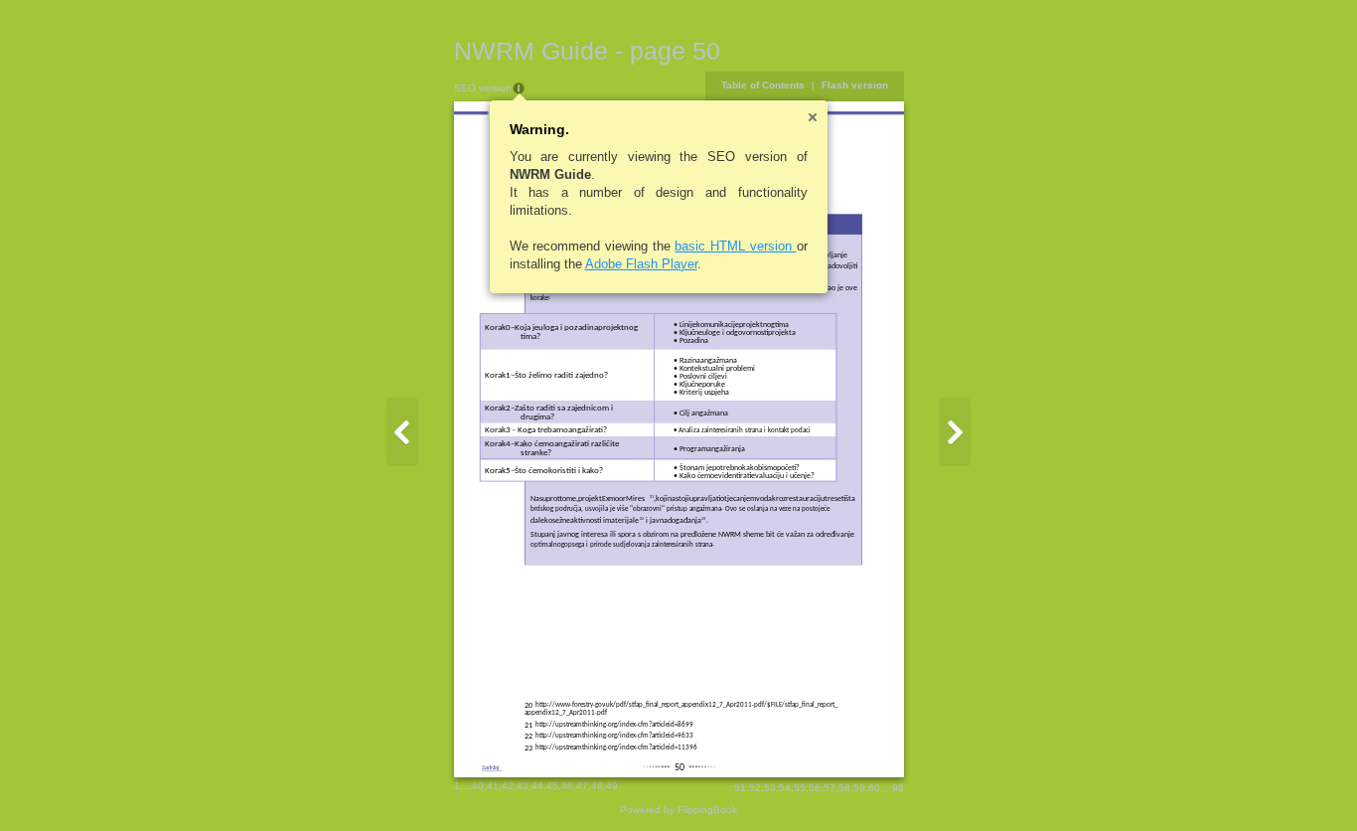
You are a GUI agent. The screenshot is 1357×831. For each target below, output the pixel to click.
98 (898, 787)
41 (493, 785)
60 (874, 787)
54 (785, 787)
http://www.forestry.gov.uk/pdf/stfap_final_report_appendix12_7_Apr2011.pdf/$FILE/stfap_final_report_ (686, 705)
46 (567, 785)
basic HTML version (735, 246)
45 (552, 785)
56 (815, 787)
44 (537, 785)
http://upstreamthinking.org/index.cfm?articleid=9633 (614, 736)
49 (612, 785)
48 (597, 785)
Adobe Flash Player (641, 263)
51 (740, 787)
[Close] (813, 117)
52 (755, 787)
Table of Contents (763, 85)
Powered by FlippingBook (678, 809)
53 (770, 787)
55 (800, 787)
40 (478, 785)
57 (829, 787)
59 (859, 787)
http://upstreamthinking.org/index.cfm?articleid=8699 (614, 725)
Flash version (855, 85)
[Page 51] (954, 432)
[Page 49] (402, 432)
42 (508, 785)
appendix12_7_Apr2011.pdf (566, 713)
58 (844, 787)
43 (522, 785)
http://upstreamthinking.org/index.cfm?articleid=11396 (616, 748)
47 (582, 785)
